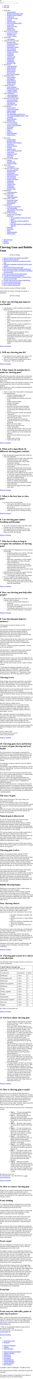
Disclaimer (7, 1342)
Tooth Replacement (9, 1361)
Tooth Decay (10, 17)
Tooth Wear (10, 28)
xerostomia (10, 117)
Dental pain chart (12, 202)
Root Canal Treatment (13, 74)
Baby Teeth (10, 195)
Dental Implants (11, 82)
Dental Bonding (11, 68)
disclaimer (6, 243)
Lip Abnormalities (12, 208)
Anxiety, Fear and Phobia (14, 125)
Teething (9, 160)
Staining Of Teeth (12, 26)
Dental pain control (12, 101)
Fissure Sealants (11, 50)
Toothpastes (10, 53)
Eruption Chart (11, 34)
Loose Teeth (10, 25)
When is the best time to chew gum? (14, 267)
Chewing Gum (11, 56)
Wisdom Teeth (11, 29)
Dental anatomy (11, 12)
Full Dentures (11, 79)
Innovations (10, 127)
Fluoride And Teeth (12, 52)
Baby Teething (8, 1364)
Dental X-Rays (11, 135)
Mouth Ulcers (11, 120)
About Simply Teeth (9, 1341)
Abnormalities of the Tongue (15, 210)
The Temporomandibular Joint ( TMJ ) (17, 116)
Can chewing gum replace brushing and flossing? (17, 269)
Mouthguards (10, 58)
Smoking (9, 131)
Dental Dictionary (8, 1348)
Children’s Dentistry (9, 1353)
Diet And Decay (11, 48)
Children (6, 1347)
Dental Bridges (11, 77)
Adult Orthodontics (12, 95)
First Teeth (10, 157)
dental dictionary (8, 239)
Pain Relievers (11, 103)
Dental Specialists (12, 133)
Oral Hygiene (11, 45)
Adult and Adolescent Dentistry (12, 1351)
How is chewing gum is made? (12, 283)
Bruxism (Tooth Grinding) (14, 15)
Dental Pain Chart (12, 104)
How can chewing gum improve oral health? (16, 258)
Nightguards (10, 60)
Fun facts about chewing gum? (12, 282)
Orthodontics (7, 1355)
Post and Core (11, 72)
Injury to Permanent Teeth (14, 23)
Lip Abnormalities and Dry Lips (16, 114)
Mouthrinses (10, 55)
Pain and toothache (12, 100)
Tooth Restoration (12, 66)
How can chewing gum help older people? (15, 274)
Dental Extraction (12, 146)
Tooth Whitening (11, 87)
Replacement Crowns (13, 88)
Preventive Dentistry (12, 44)
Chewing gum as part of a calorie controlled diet (17, 280)
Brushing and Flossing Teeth (15, 13)
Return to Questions (5, 346)
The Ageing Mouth (12, 123)
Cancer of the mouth (12, 109)
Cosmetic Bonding (12, 92)
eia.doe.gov (3, 292)
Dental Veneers (11, 71)
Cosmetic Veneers (12, 90)
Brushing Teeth (11, 42)
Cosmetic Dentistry (9, 1363)
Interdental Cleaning (12, 47)
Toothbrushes (11, 61)
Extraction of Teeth (12, 18)
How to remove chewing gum (12, 285)
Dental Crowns (11, 69)
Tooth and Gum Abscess (14, 206)
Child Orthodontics (12, 96)
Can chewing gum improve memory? (14, 275)
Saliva (8, 130)
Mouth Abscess (11, 108)
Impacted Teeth (11, 21)
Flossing (9, 20)
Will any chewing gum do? (11, 259)
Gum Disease (11, 39)
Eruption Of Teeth (12, 33)
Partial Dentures (11, 80)
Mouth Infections (12, 119)
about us (6, 241)
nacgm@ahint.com (5, 1324)
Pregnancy (10, 128)
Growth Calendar (12, 36)
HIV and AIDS (11, 112)
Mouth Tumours (11, 111)
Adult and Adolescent (10, 1345)
